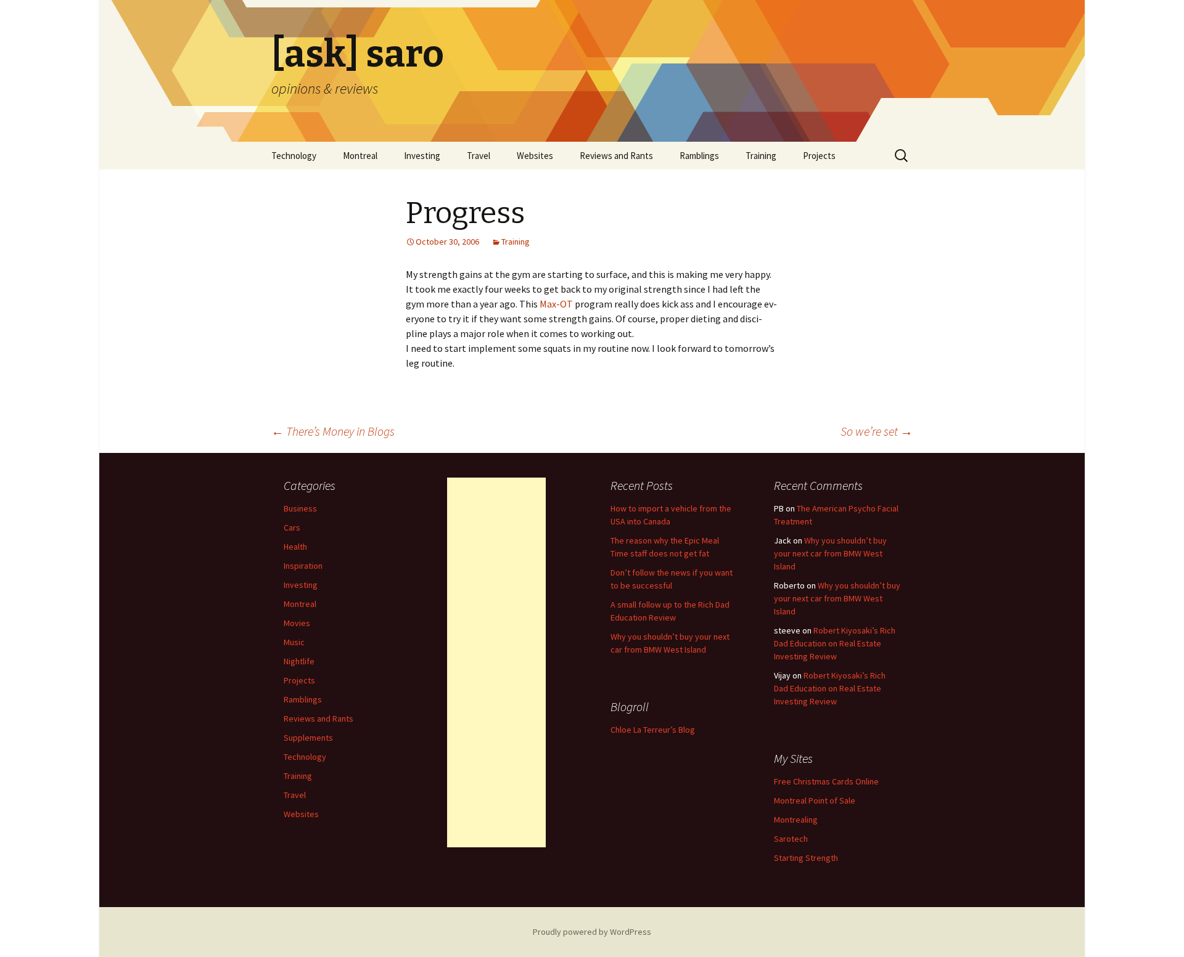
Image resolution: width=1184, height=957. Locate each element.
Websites (535, 155)
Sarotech (791, 838)
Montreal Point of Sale (814, 800)
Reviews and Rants (616, 155)
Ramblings (699, 155)
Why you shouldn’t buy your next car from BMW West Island (830, 553)
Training (761, 155)
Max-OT (556, 304)
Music (294, 642)
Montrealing (796, 819)
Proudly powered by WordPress (592, 931)
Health (295, 546)
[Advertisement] (496, 662)
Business (300, 508)
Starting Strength (806, 857)
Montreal (360, 155)
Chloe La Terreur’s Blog (652, 729)
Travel (478, 155)
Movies (297, 623)
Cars (292, 527)
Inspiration (303, 565)
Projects (819, 155)
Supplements (308, 737)
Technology (293, 155)
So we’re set (877, 431)
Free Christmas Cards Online (826, 781)
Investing (422, 155)
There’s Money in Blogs (333, 431)
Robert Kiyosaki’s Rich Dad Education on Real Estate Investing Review (834, 643)
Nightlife (299, 661)
